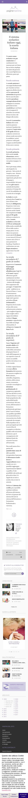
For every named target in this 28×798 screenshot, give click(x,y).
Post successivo (19, 553)
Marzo (8, 704)
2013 (16, 712)
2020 (16, 705)
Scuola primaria (12, 149)
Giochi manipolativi (18, 599)
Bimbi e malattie (6, 742)
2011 (16, 714)
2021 (16, 703)
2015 (16, 710)
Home (3, 730)
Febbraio (9, 702)
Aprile (8, 706)
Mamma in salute (6, 734)
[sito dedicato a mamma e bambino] (14, 9)
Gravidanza (5, 736)
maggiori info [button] (6, 790)
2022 (16, 701)
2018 (5, 708)
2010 (5, 716)
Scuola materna (12, 80)
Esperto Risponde (7, 751)
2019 (16, 707)
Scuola (10, 509)
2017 (16, 708)
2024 (5, 699)
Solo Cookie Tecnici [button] (4, 795)
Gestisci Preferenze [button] (13, 795)
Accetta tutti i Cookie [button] (23, 795)
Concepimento (6, 732)
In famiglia (5, 744)
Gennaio (9, 701)
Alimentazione (6, 738)
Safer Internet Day (18, 668)
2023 (16, 699)
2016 (5, 710)
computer (9, 253)
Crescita (4, 740)
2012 (5, 714)
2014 (5, 712)
